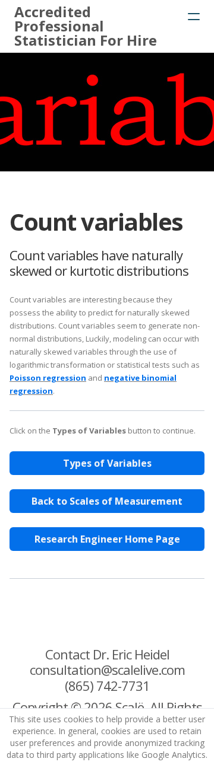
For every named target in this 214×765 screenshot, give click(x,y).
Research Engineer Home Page (107, 539)
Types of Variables (107, 463)
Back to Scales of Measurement (107, 501)
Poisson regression (48, 377)
